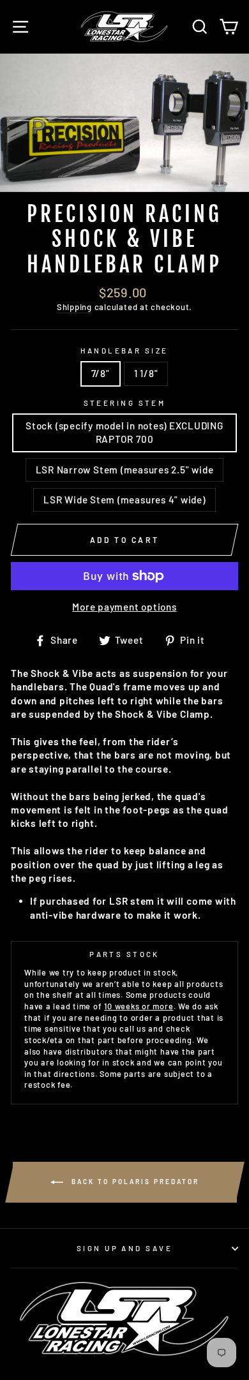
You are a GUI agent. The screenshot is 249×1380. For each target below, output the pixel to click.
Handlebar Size (124, 350)
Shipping (74, 307)
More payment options (124, 606)
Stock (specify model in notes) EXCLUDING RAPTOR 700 (124, 432)
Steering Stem (125, 403)
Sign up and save (124, 1248)
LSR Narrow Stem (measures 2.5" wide (125, 469)
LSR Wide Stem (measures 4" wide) (124, 499)
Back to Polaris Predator (133, 1181)
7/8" (100, 373)
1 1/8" (146, 373)
